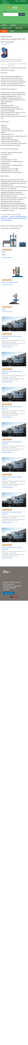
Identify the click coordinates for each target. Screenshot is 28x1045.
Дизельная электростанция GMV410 (12, 513)
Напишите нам (5, 3)
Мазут (4, 252)
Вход (17, 1)
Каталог (4, 31)
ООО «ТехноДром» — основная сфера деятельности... (17, 64)
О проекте (4, 1)
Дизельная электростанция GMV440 (12, 548)
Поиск (12, 31)
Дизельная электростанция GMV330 (12, 478)
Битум (4, 309)
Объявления (18, 28)
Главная (4, 25)
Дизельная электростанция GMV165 (12, 337)
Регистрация (23, 1)
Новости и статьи (7, 28)
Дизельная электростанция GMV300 (12, 443)
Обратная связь (8, 593)
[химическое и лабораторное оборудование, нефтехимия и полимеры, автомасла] (14, 8)
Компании (13, 25)
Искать (22, 14)
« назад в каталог (5, 44)
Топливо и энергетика (7, 249)
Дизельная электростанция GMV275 (12, 408)
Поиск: (5, 11)
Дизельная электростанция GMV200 (12, 372)
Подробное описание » (7, 257)
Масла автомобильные (10, 282)
